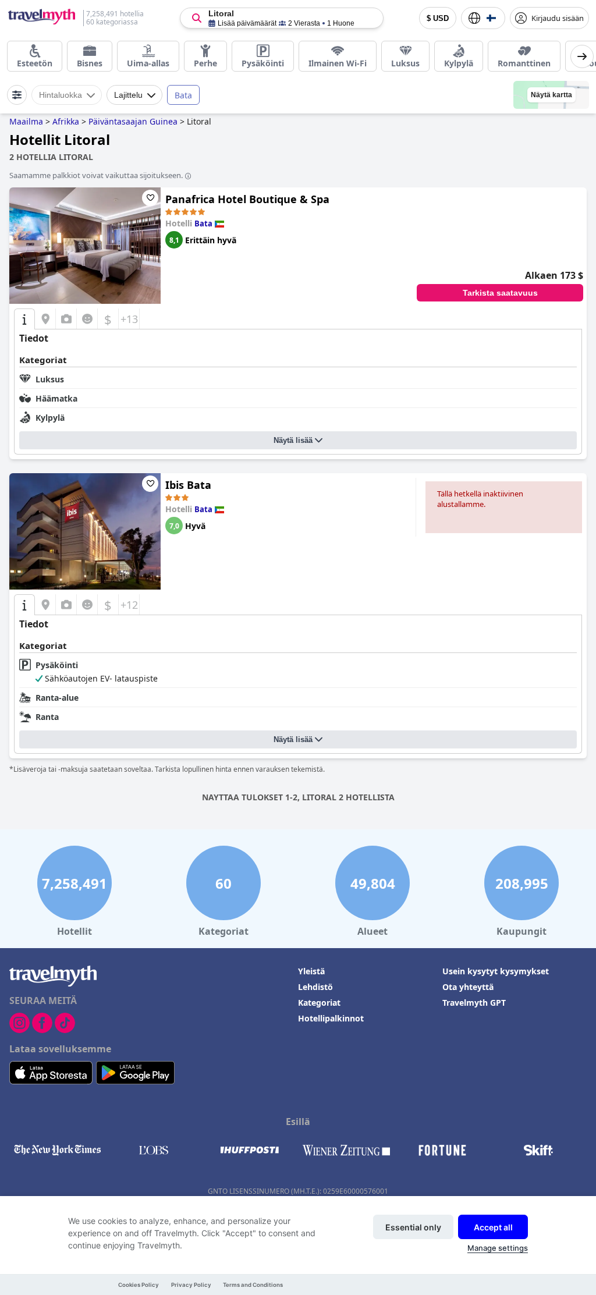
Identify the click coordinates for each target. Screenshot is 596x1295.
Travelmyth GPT (474, 1002)
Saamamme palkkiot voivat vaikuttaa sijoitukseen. (96, 175)
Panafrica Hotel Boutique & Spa (247, 199)
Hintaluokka (60, 95)
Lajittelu (128, 95)
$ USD (438, 18)
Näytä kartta (551, 95)
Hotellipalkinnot (331, 1018)
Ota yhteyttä (468, 986)
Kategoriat (319, 1002)
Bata (183, 95)
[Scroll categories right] (582, 56)
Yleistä (311, 971)
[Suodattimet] (17, 95)
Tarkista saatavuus (500, 292)
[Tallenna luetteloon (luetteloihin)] (150, 198)
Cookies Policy (138, 1285)
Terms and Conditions (253, 1285)
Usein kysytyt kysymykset (495, 971)
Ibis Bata (188, 485)
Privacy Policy (191, 1285)
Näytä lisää (293, 440)
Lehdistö (315, 986)
